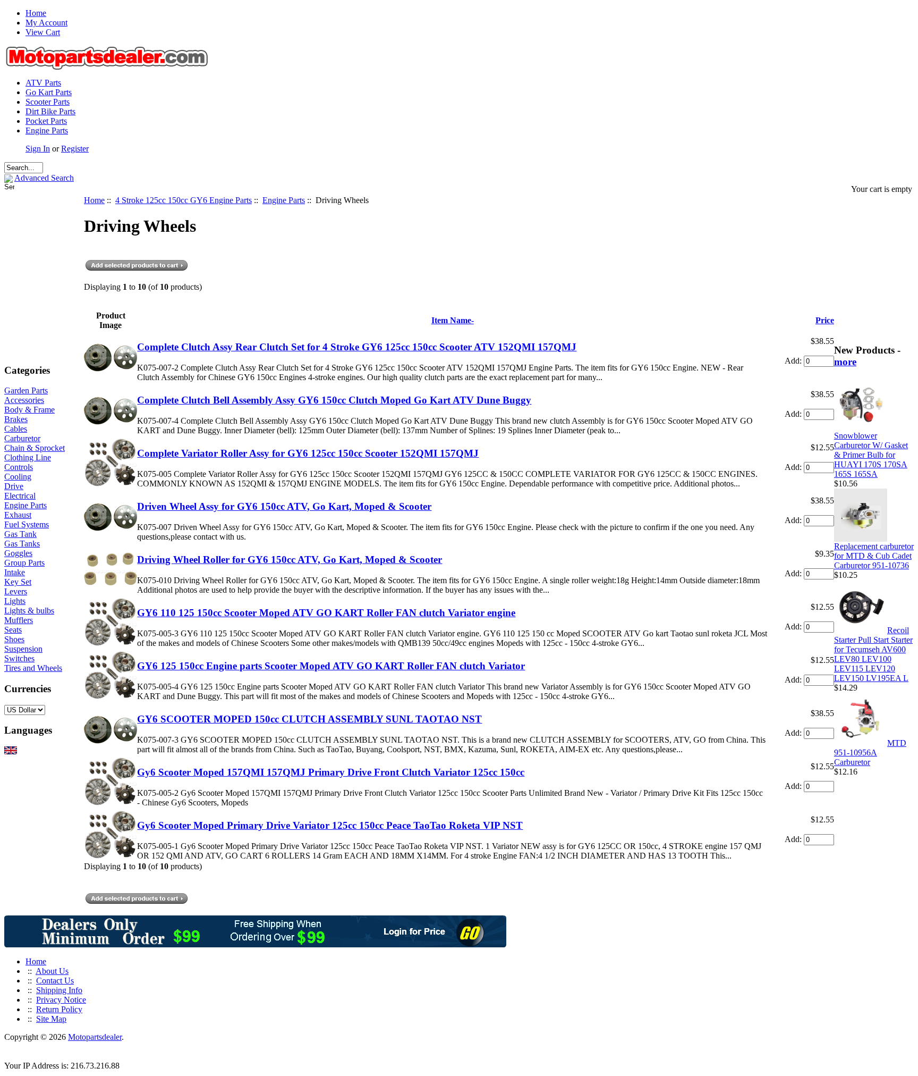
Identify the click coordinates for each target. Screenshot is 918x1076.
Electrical (20, 495)
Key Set (17, 581)
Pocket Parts (46, 120)
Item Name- (452, 320)
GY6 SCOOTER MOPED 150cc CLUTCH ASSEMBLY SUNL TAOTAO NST (309, 719)
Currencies (27, 688)
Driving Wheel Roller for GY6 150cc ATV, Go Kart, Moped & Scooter (289, 559)
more (845, 361)
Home (36, 13)
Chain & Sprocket (34, 447)
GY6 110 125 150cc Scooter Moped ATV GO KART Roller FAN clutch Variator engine (326, 612)
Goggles (18, 553)
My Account (46, 22)
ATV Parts (43, 82)
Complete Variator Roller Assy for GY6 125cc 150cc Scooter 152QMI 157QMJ (308, 453)
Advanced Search (44, 177)
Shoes (14, 639)
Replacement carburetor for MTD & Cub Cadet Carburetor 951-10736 (874, 556)
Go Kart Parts (49, 92)
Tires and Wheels (33, 667)
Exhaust (17, 514)
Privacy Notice (61, 999)
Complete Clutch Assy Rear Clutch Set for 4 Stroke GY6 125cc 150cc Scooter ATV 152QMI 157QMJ (356, 346)
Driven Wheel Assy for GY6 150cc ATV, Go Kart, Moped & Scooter (284, 506)
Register (75, 148)
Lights (15, 601)
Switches (19, 658)
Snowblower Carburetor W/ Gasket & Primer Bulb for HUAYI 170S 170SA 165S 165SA (871, 454)
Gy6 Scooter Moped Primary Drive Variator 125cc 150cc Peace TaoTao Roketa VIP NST (330, 825)
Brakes (16, 419)
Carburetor (22, 438)
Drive (13, 486)
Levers (15, 591)
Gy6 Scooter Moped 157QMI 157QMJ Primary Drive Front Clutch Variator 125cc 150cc (330, 772)
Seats (13, 629)
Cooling (17, 476)
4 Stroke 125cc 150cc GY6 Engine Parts (183, 200)
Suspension (23, 648)
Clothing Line (27, 457)
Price (824, 320)
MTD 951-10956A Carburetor (870, 752)
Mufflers (18, 620)
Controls (18, 467)
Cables (15, 428)
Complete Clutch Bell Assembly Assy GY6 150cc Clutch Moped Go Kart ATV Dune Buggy (334, 400)
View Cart (43, 32)
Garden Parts (26, 390)
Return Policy (59, 1009)
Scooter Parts (48, 101)
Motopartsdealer (95, 1036)
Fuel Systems (26, 524)
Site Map (51, 1018)
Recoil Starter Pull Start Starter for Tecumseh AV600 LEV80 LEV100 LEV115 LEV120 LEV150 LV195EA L (873, 654)
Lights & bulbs (29, 610)
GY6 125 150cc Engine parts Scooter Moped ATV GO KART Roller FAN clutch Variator (331, 665)
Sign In (38, 148)
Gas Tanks (22, 543)
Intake (14, 572)
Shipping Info (59, 990)
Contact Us (55, 980)
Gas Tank (20, 534)
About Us (52, 971)
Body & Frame (29, 409)
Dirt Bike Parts (50, 111)
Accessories (24, 400)
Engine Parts (47, 130)
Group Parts (24, 562)
